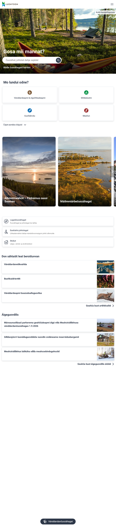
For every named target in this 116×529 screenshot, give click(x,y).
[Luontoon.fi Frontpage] (10, 4)
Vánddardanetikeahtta (15, 264)
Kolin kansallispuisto (105, 12)
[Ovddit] (3, 171)
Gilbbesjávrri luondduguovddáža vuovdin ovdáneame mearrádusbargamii (41, 337)
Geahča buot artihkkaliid (98, 305)
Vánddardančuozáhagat (60, 521)
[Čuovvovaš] (112, 171)
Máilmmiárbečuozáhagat (76, 201)
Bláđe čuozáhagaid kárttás (16, 67)
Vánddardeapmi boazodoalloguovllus (23, 293)
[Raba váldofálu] (112, 4)
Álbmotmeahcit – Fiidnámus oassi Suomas (26, 199)
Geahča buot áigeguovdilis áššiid (94, 364)
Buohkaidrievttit (12, 278)
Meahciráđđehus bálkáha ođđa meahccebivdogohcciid (32, 351)
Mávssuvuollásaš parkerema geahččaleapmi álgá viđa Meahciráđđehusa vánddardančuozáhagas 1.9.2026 (41, 324)
